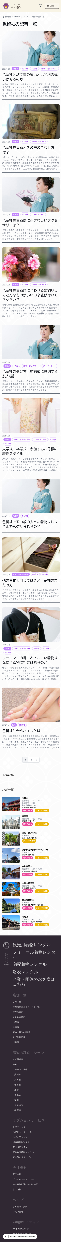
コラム (26, 16)
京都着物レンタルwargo (12, 16)
